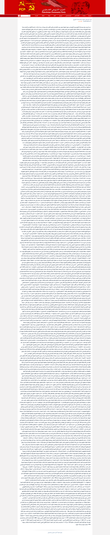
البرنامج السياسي (68, 16)
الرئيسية (89, 16)
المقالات (43, 16)
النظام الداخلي (77, 16)
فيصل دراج (80, 21)
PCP (22, 10)
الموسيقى (60, 16)
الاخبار (55, 16)
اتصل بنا (36, 16)
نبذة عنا (84, 16)
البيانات (49, 16)
